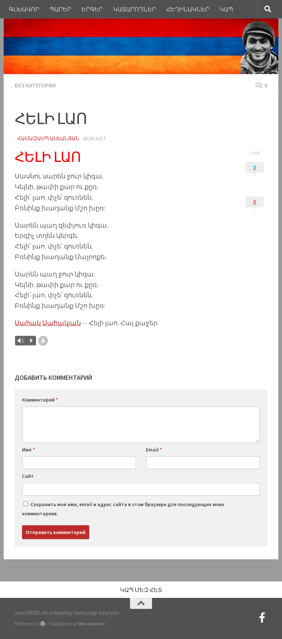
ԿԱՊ (226, 9)
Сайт (28, 476)
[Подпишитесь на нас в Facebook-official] (262, 618)
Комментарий (40, 399)
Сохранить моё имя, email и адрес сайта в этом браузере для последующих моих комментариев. (123, 509)
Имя (28, 449)
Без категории (35, 85)
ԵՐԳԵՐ (92, 9)
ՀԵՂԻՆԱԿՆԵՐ (187, 9)
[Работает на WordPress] (42, 623)
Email (154, 449)
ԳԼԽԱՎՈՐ (24, 9)
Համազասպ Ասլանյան (48, 138)
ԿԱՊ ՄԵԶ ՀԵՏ (141, 589)
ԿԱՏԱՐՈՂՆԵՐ (134, 9)
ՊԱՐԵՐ (60, 9)
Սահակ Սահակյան (48, 323)
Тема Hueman (91, 624)
